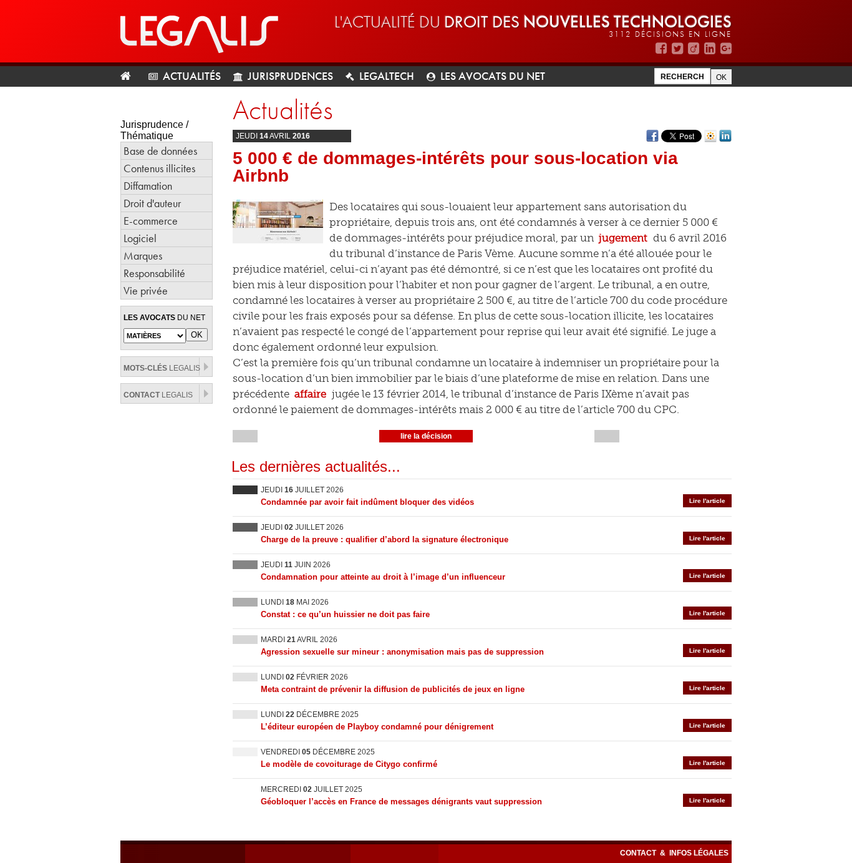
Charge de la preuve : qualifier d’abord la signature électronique (384, 539)
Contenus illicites (159, 168)
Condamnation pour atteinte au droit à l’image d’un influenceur (383, 577)
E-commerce (150, 220)
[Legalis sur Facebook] (661, 48)
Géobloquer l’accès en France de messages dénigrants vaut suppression (401, 801)
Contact (639, 853)
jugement (623, 238)
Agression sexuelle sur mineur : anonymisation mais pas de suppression (402, 651)
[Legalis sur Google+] (726, 48)
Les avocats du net (492, 76)
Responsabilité (154, 273)
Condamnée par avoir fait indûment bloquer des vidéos (367, 502)
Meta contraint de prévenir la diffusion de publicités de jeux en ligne (393, 689)
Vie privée (145, 290)
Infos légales (699, 853)
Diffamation (147, 185)
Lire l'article (707, 500)
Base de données (160, 151)
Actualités (192, 76)
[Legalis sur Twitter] (677, 48)
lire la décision (426, 436)
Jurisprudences (290, 76)
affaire (309, 394)
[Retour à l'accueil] (130, 76)
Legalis (161, 368)
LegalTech (386, 76)
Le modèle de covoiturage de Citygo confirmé (349, 764)
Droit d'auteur (152, 203)
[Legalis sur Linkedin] (709, 48)
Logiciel (140, 238)
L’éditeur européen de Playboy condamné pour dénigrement (377, 726)
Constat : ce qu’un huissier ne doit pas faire (345, 614)
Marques (142, 255)
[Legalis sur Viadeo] (693, 48)
